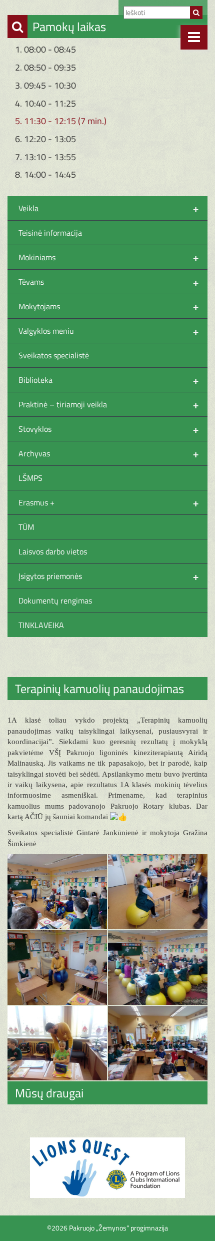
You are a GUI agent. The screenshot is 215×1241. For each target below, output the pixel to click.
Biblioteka (108, 380)
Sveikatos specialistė (53, 355)
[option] (107, 1167)
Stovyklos (108, 429)
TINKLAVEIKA (41, 625)
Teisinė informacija (50, 232)
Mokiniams (108, 257)
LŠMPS (30, 477)
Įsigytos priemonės (108, 576)
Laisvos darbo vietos (52, 551)
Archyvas (108, 453)
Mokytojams (108, 306)
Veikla (108, 208)
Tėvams (108, 282)
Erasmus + (108, 502)
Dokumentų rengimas (55, 600)
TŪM (26, 526)
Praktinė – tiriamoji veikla (108, 404)
